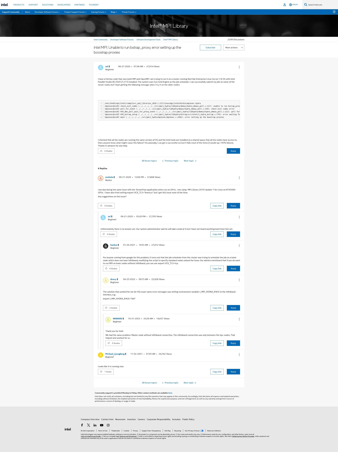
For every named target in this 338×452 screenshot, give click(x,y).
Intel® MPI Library (170, 39)
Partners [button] (80, 4)
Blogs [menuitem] (113, 11)
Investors (131, 419)
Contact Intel (107, 419)
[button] (239, 67)
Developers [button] (64, 4)
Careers (141, 419)
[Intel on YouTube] (101, 425)
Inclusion (176, 419)
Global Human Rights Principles (243, 436)
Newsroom (120, 419)
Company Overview (90, 419)
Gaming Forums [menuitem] (97, 11)
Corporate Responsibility (158, 419)
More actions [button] (231, 47)
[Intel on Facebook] (82, 425)
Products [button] (18, 4)
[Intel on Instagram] (108, 425)
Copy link (217, 205)
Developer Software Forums (122, 39)
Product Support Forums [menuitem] (74, 11)
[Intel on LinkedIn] (95, 425)
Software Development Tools (149, 39)
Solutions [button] (47, 4)
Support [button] (33, 4)
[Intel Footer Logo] (68, 428)
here (170, 392)
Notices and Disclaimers (128, 436)
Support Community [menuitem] (10, 11)
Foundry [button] (94, 4)
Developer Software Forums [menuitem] (46, 11)
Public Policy (188, 419)
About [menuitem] (27, 11)
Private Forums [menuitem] (128, 11)
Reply (233, 150)
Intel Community (100, 39)
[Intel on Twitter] (88, 425)
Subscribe (210, 47)
